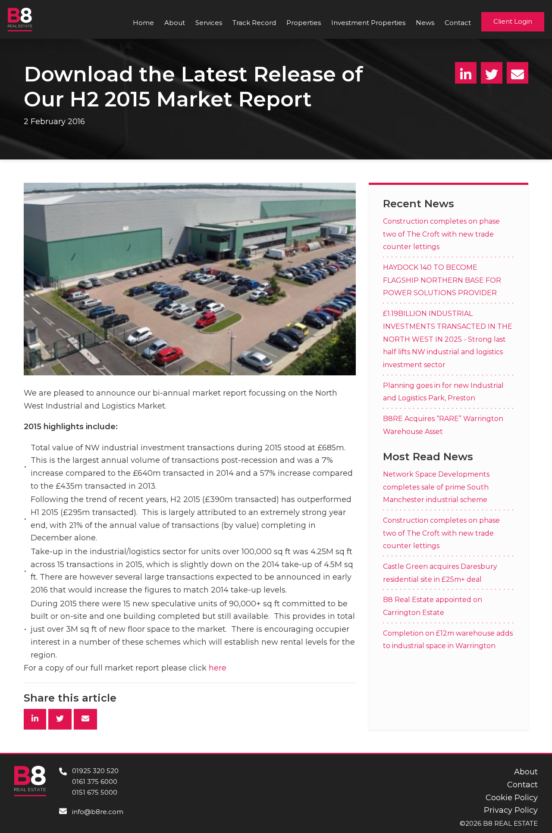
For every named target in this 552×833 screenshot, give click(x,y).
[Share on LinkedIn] (466, 73)
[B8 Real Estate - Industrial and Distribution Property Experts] (20, 19)
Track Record (254, 23)
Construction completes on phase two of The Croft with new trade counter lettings (441, 233)
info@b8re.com (97, 812)
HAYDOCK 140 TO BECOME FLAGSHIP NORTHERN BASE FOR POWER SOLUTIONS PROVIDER (442, 280)
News (425, 23)
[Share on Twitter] (491, 73)
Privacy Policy (511, 810)
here (217, 668)
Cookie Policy (512, 797)
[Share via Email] (517, 73)
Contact (458, 23)
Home (143, 23)
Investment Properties (368, 23)
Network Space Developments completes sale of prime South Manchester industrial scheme (436, 486)
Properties (303, 23)
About (174, 23)
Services (208, 23)
